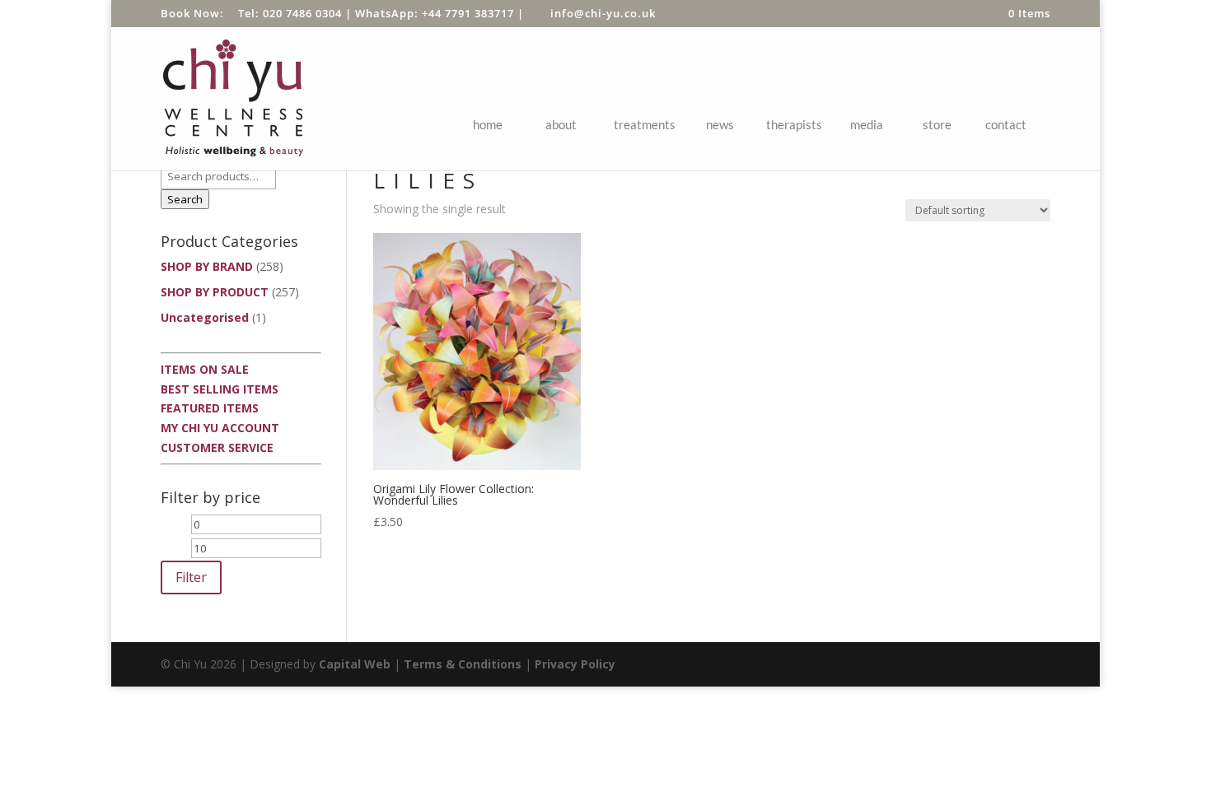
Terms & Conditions (462, 664)
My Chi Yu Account (220, 427)
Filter (191, 577)
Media (866, 124)
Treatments (645, 124)
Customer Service (217, 447)
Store (937, 124)
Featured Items (210, 408)
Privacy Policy (575, 664)
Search (185, 199)
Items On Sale (205, 369)
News (720, 124)
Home (488, 124)
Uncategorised (205, 317)
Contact (1005, 124)
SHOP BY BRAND (207, 266)
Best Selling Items (219, 389)
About (561, 124)
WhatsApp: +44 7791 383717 (434, 13)
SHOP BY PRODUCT (215, 292)
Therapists (794, 124)
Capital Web (354, 664)
